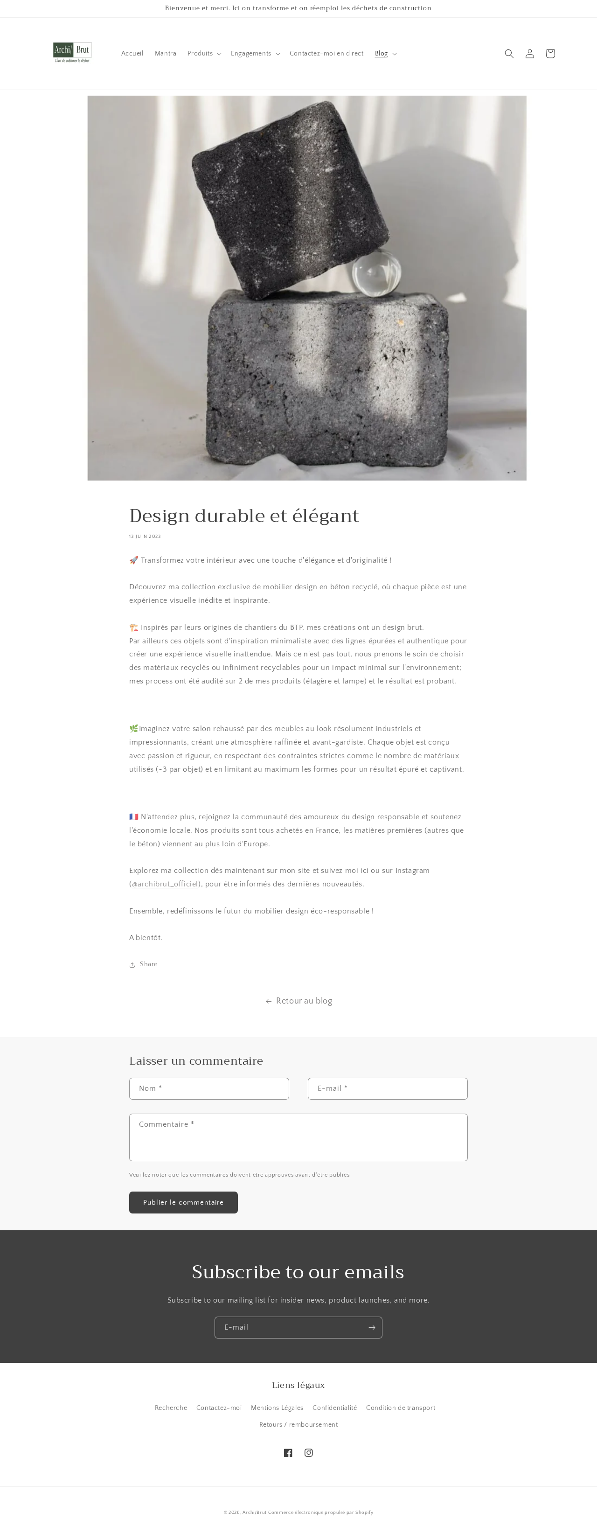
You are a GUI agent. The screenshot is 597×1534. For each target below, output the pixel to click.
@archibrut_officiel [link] (165, 884)
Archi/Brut (254, 1512)
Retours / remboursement (298, 1425)
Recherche (171, 1408)
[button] (203, 53)
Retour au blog (304, 1001)
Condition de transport (400, 1408)
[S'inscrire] (371, 1328)
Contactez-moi (219, 1408)
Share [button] (149, 964)
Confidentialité (334, 1408)
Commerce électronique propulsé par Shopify (320, 1512)
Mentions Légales (277, 1408)
